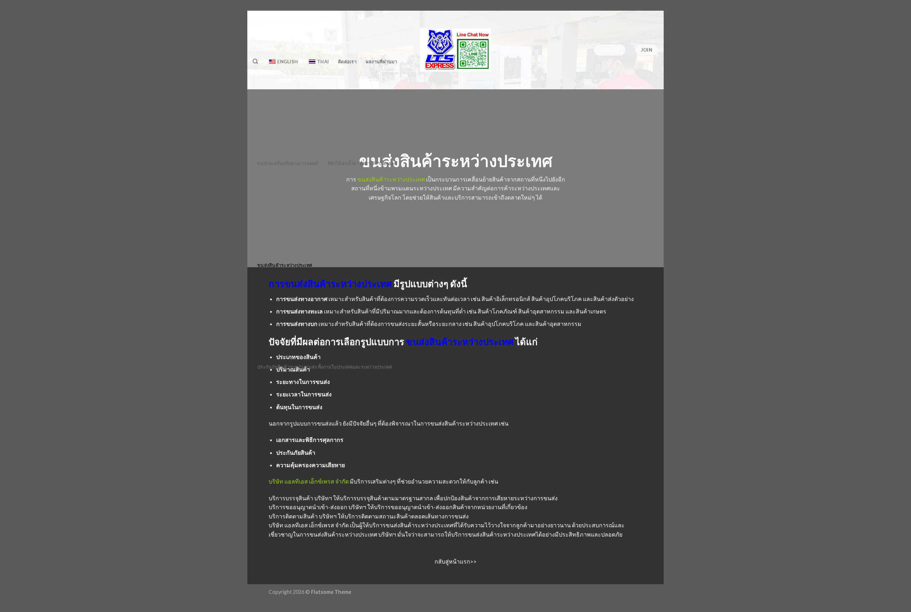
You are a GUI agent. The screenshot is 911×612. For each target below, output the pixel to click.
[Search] (255, 61)
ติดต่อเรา (347, 61)
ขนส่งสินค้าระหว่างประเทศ (284, 265)
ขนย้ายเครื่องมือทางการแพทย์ (287, 163)
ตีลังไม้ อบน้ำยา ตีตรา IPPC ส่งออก (362, 163)
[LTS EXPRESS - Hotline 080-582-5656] (455, 50)
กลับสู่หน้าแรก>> (455, 561)
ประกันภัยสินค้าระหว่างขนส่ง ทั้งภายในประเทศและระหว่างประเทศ (324, 367)
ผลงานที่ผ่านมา (381, 61)
